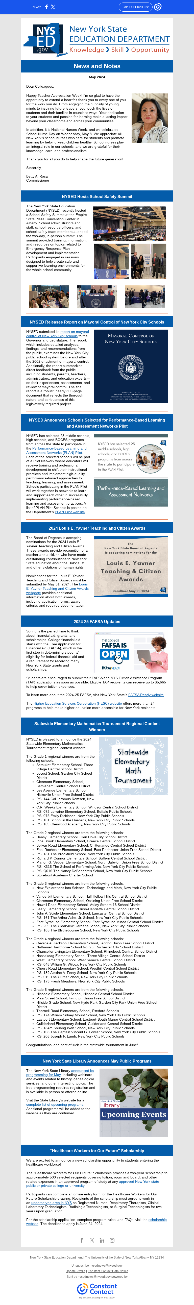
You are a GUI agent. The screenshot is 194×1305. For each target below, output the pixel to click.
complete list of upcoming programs (54, 1104)
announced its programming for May (60, 1073)
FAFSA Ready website (146, 695)
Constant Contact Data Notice (108, 1271)
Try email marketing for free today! (97, 1297)
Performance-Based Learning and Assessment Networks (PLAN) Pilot (56, 450)
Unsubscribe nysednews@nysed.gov (97, 1265)
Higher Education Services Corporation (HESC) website (78, 703)
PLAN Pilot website (70, 512)
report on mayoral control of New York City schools (57, 334)
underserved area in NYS (51, 1203)
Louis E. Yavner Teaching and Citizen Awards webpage (57, 588)
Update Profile (75, 1271)
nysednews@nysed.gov (94, 1276)
